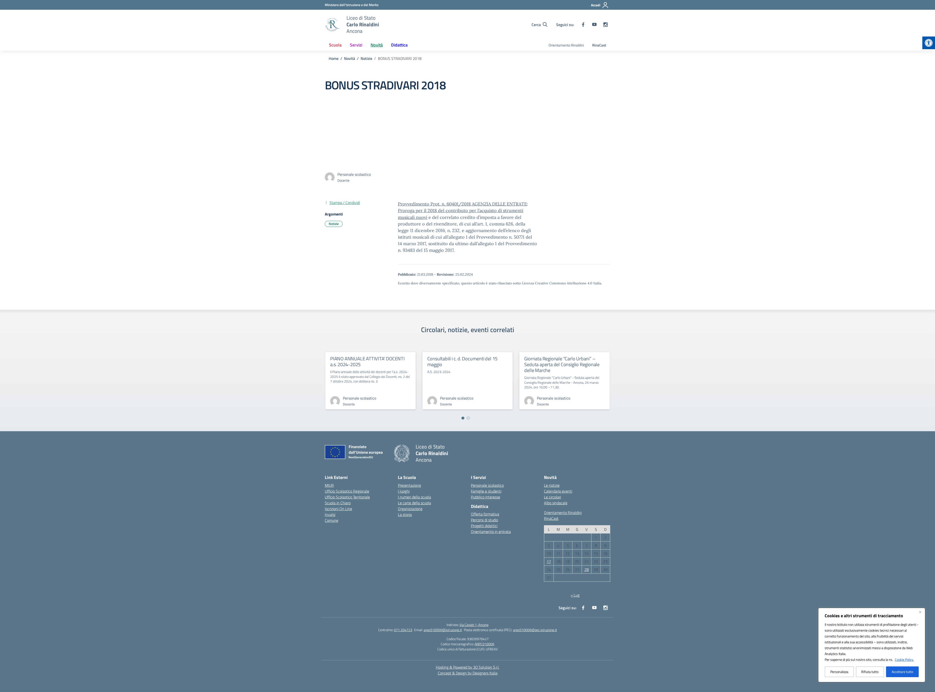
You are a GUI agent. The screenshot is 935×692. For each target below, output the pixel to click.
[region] (871, 645)
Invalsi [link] (330, 514)
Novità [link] (377, 45)
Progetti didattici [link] (484, 526)
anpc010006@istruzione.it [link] (443, 629)
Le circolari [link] (552, 497)
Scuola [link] (335, 45)
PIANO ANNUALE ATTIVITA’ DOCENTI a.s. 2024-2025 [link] (367, 361)
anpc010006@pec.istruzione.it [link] (535, 629)
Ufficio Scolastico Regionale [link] (347, 491)
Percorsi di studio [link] (484, 520)
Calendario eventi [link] (558, 491)
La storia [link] (405, 514)
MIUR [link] (329, 485)
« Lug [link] (575, 595)
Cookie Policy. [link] (904, 659)
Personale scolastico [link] (487, 485)
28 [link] (586, 569)
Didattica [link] (399, 45)
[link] (928, 43)
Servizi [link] (356, 45)
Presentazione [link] (409, 485)
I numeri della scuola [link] (414, 497)
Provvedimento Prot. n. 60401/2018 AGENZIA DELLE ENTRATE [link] (462, 204)
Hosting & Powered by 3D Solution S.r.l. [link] (467, 667)
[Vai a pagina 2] (468, 418)
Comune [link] (331, 520)
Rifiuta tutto (870, 671)
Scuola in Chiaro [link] (338, 503)
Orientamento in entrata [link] (491, 531)
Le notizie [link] (552, 485)
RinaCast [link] (599, 45)
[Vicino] (920, 612)
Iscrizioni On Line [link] (338, 509)
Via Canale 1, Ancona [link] (473, 624)
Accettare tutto (902, 671)
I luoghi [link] (404, 491)
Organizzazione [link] (410, 509)
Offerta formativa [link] (485, 514)
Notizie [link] (334, 223)
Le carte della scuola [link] (414, 503)
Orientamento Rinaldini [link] (566, 45)
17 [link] (549, 561)
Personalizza (839, 671)
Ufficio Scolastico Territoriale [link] (347, 497)
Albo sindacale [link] (555, 503)
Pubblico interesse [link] (485, 497)
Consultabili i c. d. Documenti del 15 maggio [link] (462, 361)
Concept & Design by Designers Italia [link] (467, 673)
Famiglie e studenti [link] (486, 491)
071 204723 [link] (403, 629)
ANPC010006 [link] (484, 643)
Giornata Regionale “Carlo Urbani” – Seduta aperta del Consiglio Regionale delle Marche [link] (561, 364)
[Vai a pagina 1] (462, 418)
